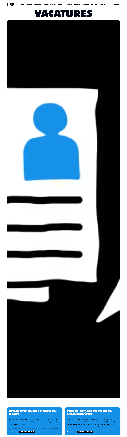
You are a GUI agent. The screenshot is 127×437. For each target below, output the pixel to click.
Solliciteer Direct (27, 431)
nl (115, 4)
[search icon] (112, 4)
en (118, 4)
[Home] (10, 4)
